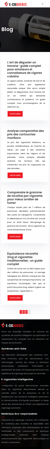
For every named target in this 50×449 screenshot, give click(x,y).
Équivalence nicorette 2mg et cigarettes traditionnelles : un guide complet (25, 259)
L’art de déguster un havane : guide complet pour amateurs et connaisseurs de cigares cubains (24, 69)
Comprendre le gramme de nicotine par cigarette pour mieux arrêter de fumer (25, 197)
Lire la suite (15, 113)
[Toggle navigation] (42, 4)
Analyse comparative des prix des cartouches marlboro (25, 134)
